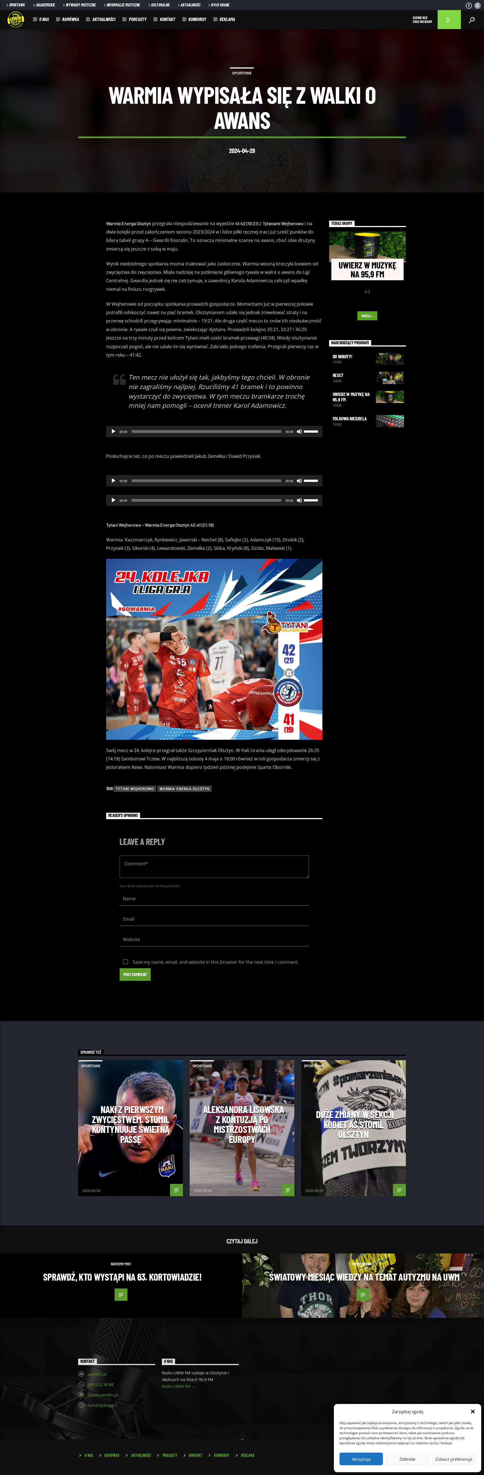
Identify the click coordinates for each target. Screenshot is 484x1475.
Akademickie (45, 5)
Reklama (227, 19)
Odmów (407, 1459)
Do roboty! (342, 356)
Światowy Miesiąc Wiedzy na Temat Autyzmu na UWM (364, 1277)
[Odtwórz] (113, 431)
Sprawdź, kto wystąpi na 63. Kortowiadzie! (122, 1277)
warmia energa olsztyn (185, 788)
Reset (338, 375)
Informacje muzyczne (123, 5)
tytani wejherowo (135, 788)
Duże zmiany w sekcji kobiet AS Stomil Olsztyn (355, 1124)
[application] (214, 431)
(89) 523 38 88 (100, 1384)
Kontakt (167, 19)
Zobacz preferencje (454, 1459)
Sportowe (17, 5)
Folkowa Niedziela (350, 418)
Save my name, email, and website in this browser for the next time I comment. (216, 962)
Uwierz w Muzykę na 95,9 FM (351, 396)
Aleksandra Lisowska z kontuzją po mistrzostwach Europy (243, 1124)
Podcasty (137, 19)
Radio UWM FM (177, 1386)
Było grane (220, 5)
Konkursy (197, 19)
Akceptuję (361, 1459)
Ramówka (70, 19)
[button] (473, 1411)
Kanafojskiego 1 (102, 1405)
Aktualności (190, 5)
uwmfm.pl (97, 1374)
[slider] (312, 431)
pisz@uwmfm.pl (103, 1395)
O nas (44, 19)
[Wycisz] (299, 431)
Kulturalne (160, 5)
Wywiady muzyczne (81, 5)
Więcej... (367, 316)
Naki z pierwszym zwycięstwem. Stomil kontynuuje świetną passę (130, 1124)
